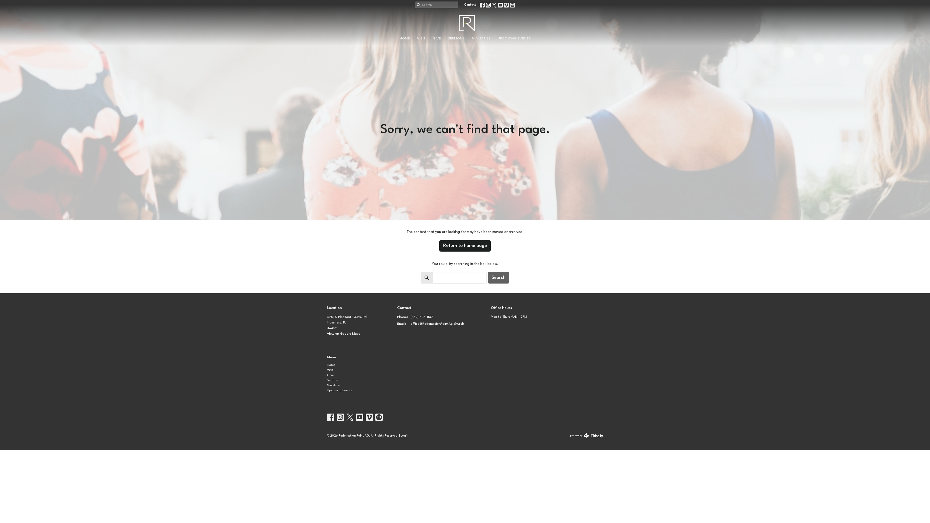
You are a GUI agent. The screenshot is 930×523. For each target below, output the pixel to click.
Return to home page (465, 246)
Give (437, 38)
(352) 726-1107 (422, 317)
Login (404, 435)
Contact (470, 4)
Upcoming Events (514, 38)
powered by (583, 440)
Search (498, 278)
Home (405, 38)
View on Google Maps (343, 333)
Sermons (456, 38)
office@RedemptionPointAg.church (437, 323)
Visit (421, 38)
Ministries (481, 38)
